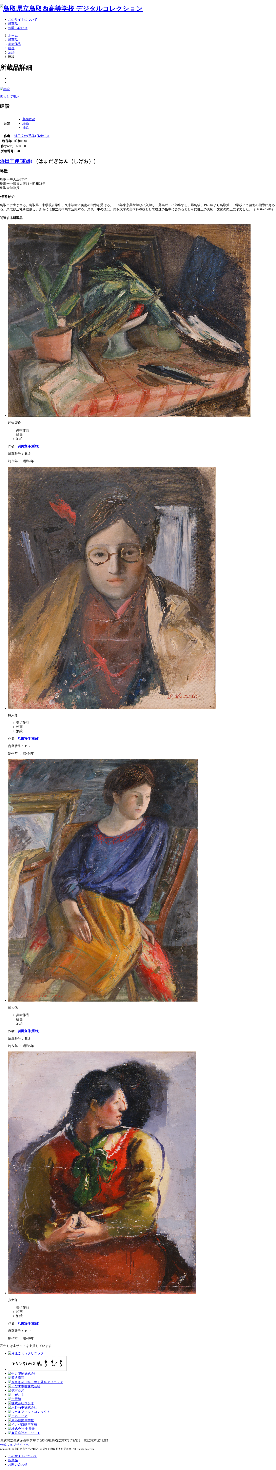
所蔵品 (13, 23)
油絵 (25, 127)
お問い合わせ (17, 28)
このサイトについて (22, 19)
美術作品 (28, 119)
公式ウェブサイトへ (14, 1444)
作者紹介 (43, 136)
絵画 (25, 123)
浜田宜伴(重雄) (25, 136)
